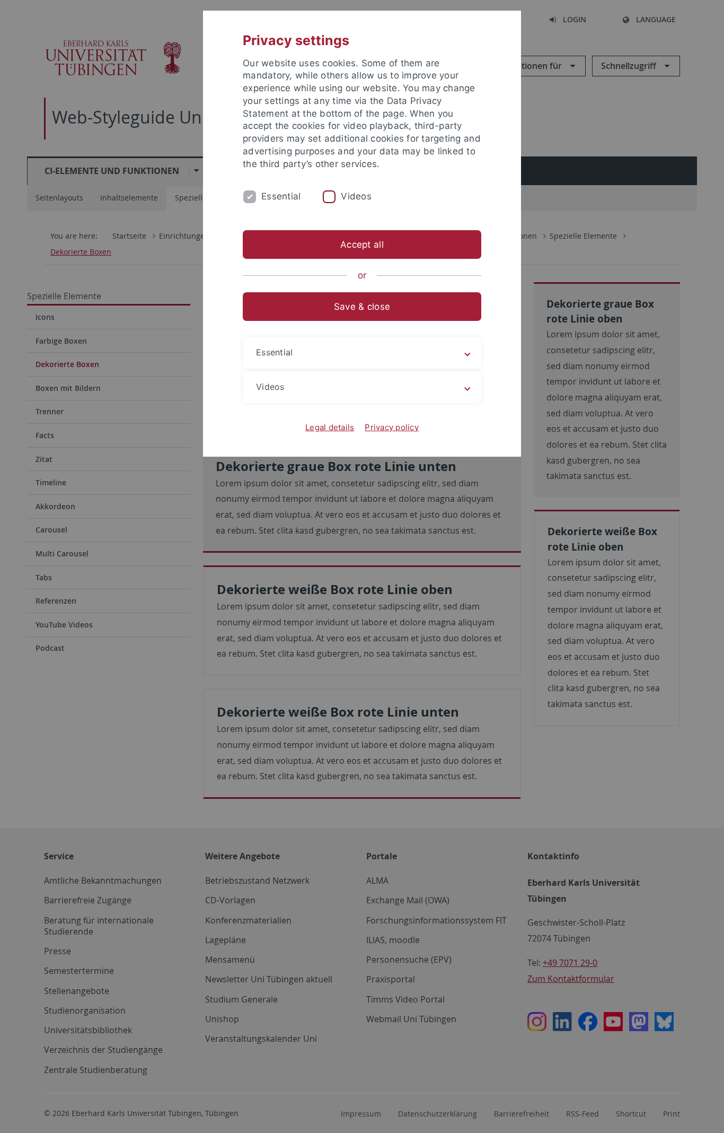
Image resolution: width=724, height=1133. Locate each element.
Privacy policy (392, 427)
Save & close (362, 306)
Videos (356, 196)
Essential (281, 196)
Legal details (329, 427)
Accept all (362, 244)
